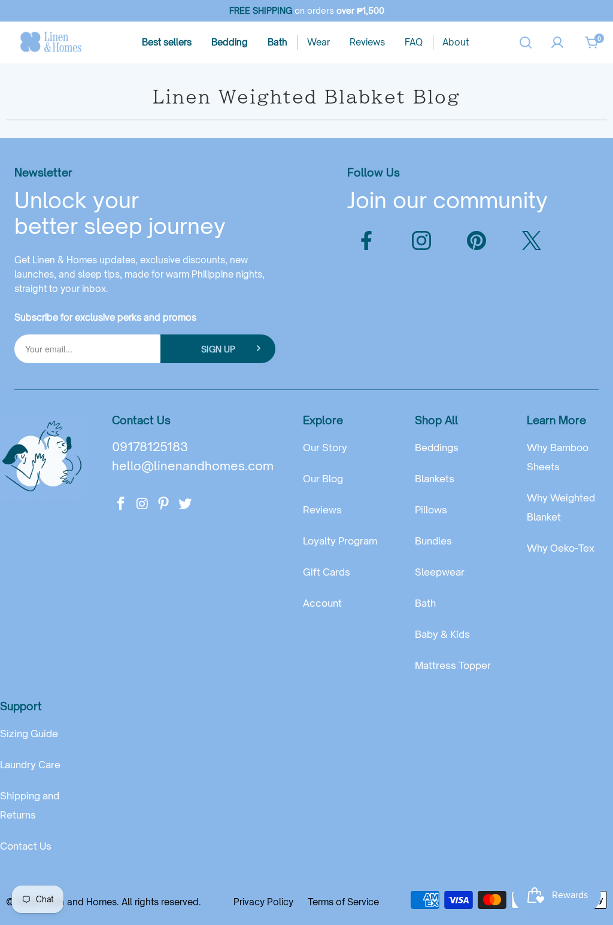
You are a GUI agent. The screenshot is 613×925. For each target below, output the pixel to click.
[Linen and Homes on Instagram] (142, 504)
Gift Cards (326, 572)
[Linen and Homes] (51, 42)
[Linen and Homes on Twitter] (185, 504)
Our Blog (323, 479)
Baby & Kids (442, 634)
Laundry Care (30, 765)
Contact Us (25, 846)
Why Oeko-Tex (560, 548)
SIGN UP (218, 349)
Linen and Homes (79, 902)
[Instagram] (421, 240)
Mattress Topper (453, 665)
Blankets (434, 479)
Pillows (431, 510)
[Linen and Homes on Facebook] (121, 504)
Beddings (437, 448)
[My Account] (557, 42)
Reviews (322, 510)
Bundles (433, 541)
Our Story (325, 448)
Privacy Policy (263, 902)
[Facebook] (366, 240)
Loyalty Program (340, 541)
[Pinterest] (476, 240)
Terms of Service (343, 902)
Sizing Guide (29, 734)
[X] (531, 240)
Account (322, 603)
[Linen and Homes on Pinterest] (164, 504)
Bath (425, 603)
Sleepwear (440, 572)
